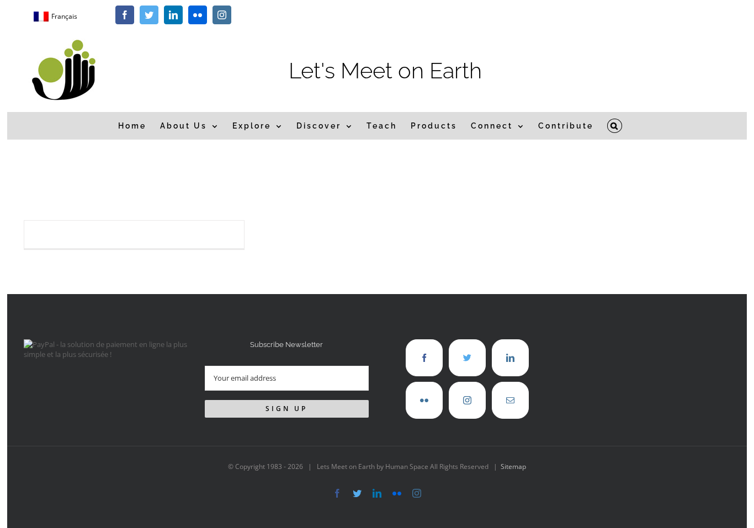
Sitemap (513, 466)
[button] (615, 126)
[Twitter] (467, 357)
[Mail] (510, 400)
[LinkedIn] (510, 357)
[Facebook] (424, 357)
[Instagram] (467, 400)
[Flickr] (424, 400)
